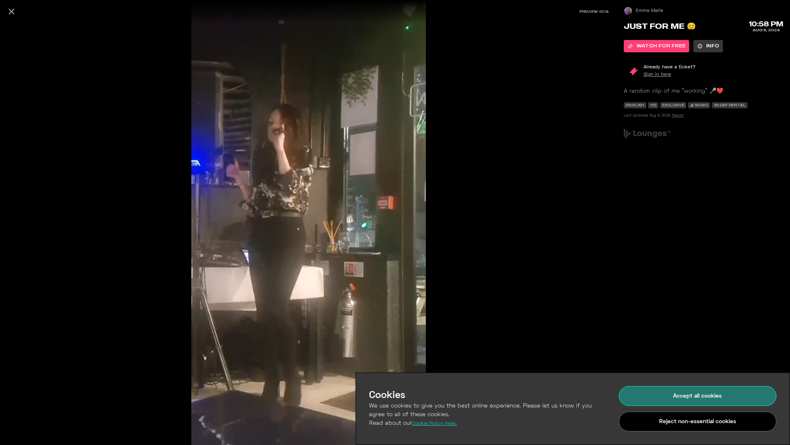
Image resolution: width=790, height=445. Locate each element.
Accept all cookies (697, 396)
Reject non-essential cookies (697, 421)
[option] (656, 46)
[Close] (11, 11)
